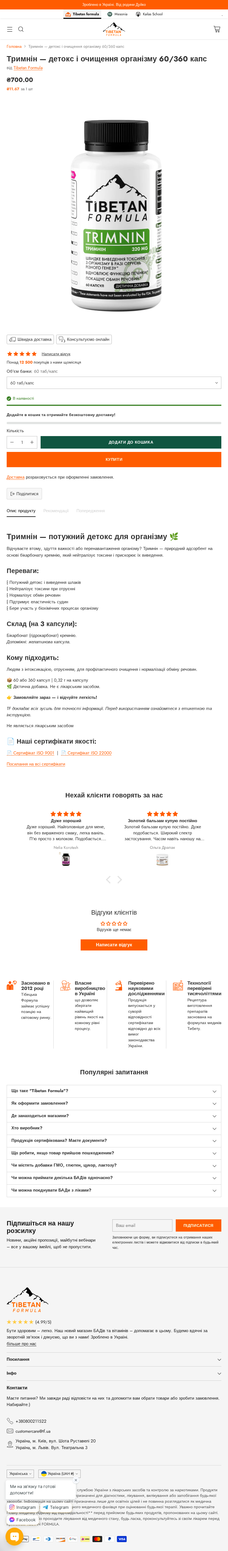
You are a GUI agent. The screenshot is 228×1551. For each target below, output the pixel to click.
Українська (18, 1473)
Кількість (15, 430)
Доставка (15, 477)
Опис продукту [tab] (21, 511)
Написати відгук (56, 354)
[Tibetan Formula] (114, 29)
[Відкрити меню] (9, 29)
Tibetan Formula (28, 67)
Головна (14, 46)
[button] (110, 880)
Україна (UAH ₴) (61, 1473)
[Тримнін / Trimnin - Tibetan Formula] (114, 212)
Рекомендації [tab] (56, 511)
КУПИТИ (114, 459)
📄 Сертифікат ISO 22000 (86, 753)
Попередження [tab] (90, 511)
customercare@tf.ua (33, 1431)
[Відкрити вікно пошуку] (20, 29)
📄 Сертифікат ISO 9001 (30, 753)
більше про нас (21, 1343)
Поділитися (27, 494)
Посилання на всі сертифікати (36, 764)
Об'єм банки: (32, 371)
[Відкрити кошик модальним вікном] (216, 29)
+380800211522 (31, 1421)
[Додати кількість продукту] (32, 442)
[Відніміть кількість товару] (12, 442)
